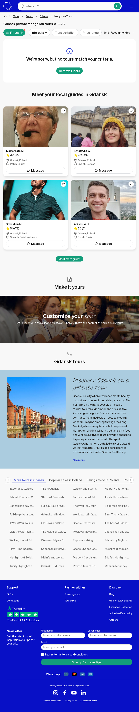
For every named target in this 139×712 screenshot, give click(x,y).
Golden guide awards (120, 600)
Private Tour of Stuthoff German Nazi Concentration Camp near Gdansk (86, 566)
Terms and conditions (51, 700)
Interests (38, 32)
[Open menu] (131, 6)
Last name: (94, 630)
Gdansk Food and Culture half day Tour (22, 497)
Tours (16, 16)
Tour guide (70, 600)
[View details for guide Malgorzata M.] (35, 141)
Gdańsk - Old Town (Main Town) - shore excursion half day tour (54, 566)
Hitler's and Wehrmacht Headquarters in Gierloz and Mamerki (54, 557)
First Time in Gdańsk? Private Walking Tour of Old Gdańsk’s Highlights (22, 549)
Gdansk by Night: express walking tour (118, 540)
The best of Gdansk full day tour (118, 523)
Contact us (13, 600)
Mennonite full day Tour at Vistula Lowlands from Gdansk (118, 566)
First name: (47, 630)
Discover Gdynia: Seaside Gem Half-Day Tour (54, 540)
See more (79, 460)
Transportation (65, 32)
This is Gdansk (50, 488)
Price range (91, 32)
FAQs (10, 594)
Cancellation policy (88, 700)
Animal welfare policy (120, 613)
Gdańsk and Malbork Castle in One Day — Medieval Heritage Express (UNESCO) (54, 514)
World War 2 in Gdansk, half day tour (86, 514)
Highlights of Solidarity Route (22, 557)
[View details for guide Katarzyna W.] (103, 141)
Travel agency (72, 594)
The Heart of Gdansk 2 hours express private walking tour (54, 531)
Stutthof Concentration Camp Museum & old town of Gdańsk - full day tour (54, 497)
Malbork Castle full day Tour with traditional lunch (118, 488)
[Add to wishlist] (63, 111)
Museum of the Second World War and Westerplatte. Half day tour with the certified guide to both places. (118, 549)
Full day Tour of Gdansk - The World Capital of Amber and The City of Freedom (54, 506)
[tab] (29, 480)
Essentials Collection (120, 606)
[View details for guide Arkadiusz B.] (103, 215)
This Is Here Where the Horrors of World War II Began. (118, 497)
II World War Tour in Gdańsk (22, 523)
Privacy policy (71, 700)
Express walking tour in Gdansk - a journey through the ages (86, 540)
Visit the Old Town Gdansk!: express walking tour (22, 531)
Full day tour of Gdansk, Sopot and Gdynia (86, 497)
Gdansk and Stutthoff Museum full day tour (86, 488)
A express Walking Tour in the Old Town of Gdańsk (118, 506)
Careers (113, 619)
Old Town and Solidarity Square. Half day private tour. (54, 523)
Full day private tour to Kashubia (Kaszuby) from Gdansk (22, 514)
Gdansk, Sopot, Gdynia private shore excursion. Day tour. (86, 549)
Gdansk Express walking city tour (86, 523)
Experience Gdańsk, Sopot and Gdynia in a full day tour (22, 488)
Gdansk (44, 16)
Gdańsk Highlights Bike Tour (118, 557)
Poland (29, 16)
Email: (44, 642)
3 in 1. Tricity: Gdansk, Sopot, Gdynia (118, 514)
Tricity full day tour (84, 506)
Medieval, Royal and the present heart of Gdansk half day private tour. (86, 531)
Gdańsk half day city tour (118, 531)
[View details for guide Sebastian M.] (35, 215)
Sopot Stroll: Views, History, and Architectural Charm (54, 549)
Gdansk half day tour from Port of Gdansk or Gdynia (22, 506)
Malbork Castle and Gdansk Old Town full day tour (86, 557)
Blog (111, 594)
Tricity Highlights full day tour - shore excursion (22, 566)
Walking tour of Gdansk (22, 540)
